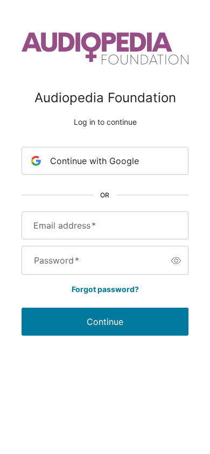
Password (56, 260)
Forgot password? (105, 289)
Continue (105, 321)
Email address (64, 225)
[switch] (176, 260)
